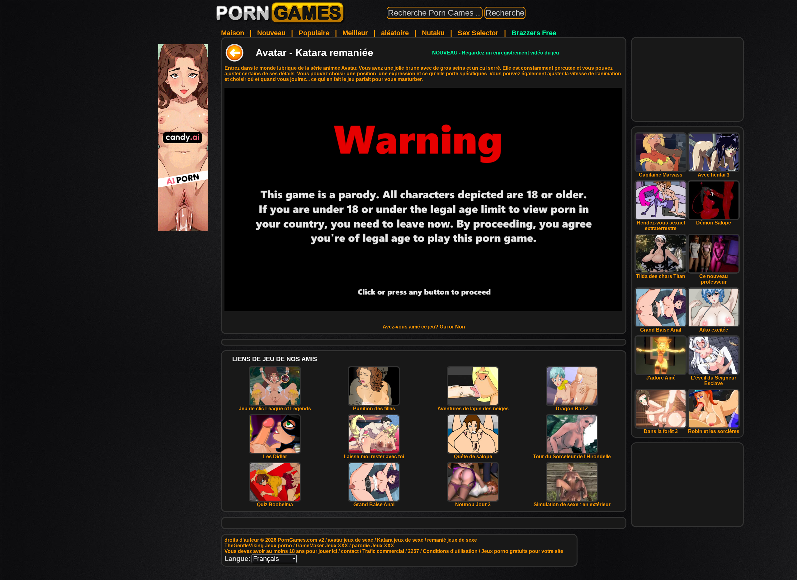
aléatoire (395, 33)
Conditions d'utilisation (450, 551)
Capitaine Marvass (660, 174)
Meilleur (355, 33)
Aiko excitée (713, 329)
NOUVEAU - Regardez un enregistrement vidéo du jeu (495, 52)
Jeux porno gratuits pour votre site (522, 551)
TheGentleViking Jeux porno (258, 545)
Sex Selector (478, 33)
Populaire (314, 33)
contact (350, 551)
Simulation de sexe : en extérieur (572, 504)
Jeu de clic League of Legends (275, 408)
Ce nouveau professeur (713, 279)
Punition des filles (374, 408)
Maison (232, 33)
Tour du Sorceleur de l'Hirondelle (572, 456)
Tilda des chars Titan (660, 276)
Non (460, 326)
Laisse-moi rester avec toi (374, 456)
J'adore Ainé (661, 377)
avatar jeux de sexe (350, 540)
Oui (444, 326)
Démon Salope (713, 222)
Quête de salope (473, 456)
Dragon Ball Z (572, 408)
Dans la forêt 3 (661, 431)
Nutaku (433, 33)
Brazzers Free (534, 33)
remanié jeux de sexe (452, 540)
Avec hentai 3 (713, 174)
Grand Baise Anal (373, 504)
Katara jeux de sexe (400, 540)
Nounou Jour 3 (473, 504)
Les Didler (275, 456)
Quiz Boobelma (275, 504)
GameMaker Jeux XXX (322, 545)
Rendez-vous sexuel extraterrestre (661, 225)
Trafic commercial (383, 551)
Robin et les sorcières (713, 431)
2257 (413, 551)
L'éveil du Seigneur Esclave (713, 380)
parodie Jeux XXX (373, 545)
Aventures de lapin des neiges (473, 408)
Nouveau (271, 33)
